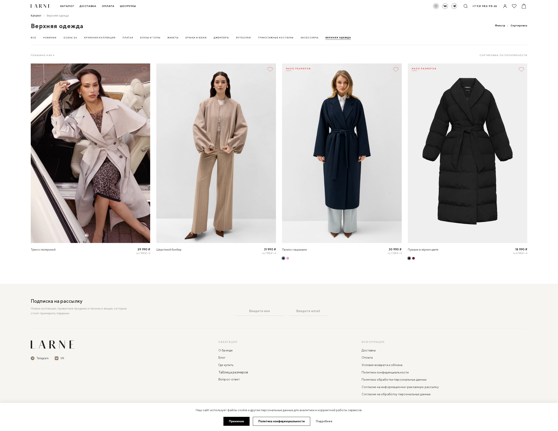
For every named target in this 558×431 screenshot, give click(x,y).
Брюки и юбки (196, 37)
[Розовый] (287, 258)
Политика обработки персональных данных (394, 379)
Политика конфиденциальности (385, 372)
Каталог (67, 6)
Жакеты (173, 37)
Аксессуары (309, 37)
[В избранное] (144, 69)
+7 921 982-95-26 (484, 6)
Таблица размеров (233, 372)
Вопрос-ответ (229, 379)
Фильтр (500, 25)
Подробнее (324, 421)
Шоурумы (128, 6)
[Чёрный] (409, 258)
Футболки (243, 37)
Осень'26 (70, 37)
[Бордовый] (413, 258)
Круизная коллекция (100, 37)
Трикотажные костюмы (276, 37)
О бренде (225, 350)
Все (33, 37)
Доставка (88, 6)
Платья (127, 37)
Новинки (49, 37)
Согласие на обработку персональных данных (396, 394)
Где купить (225, 365)
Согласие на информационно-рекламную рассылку (400, 387)
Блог (222, 357)
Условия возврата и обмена (382, 365)
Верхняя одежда (338, 37)
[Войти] (505, 6)
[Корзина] (523, 6)
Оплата (108, 6)
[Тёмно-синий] (283, 258)
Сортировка (518, 25)
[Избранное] (514, 6)
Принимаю (236, 421)
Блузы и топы (150, 37)
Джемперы (221, 37)
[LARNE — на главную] (52, 344)
